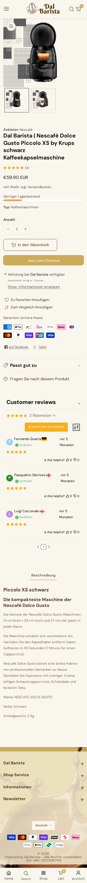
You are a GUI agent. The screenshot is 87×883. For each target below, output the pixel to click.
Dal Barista (32, 857)
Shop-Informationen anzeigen (34, 286)
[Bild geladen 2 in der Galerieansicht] (43, 100)
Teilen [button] (42, 347)
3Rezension (40, 415)
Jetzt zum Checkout (44, 260)
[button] (43, 365)
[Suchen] (72, 9)
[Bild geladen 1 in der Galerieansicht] (16, 100)
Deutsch (41, 825)
